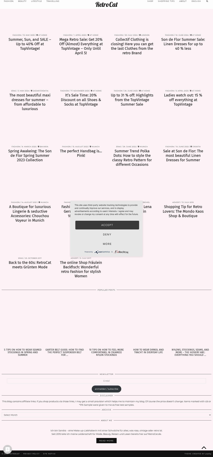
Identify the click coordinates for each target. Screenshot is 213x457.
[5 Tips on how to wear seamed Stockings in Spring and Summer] (23, 321)
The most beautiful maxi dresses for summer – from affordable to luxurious (29, 102)
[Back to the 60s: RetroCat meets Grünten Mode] (30, 241)
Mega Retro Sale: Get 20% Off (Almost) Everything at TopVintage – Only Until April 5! (81, 46)
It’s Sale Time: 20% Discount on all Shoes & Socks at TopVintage (81, 99)
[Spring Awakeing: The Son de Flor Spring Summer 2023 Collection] (30, 130)
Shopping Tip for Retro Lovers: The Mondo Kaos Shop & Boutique (183, 211)
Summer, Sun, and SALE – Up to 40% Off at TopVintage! (30, 44)
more (107, 243)
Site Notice (49, 454)
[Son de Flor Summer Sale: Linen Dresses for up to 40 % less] (183, 18)
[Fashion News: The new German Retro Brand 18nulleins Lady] (81, 185)
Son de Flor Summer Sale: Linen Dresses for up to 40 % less (183, 44)
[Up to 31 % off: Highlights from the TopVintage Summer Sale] (132, 74)
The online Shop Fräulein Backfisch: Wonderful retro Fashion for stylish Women (81, 269)
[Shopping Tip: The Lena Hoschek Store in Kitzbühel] (132, 185)
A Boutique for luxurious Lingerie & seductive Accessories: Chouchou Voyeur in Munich (30, 213)
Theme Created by (198, 454)
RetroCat (106, 4)
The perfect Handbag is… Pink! (81, 153)
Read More (106, 440)
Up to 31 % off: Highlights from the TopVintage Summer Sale (132, 99)
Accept (107, 225)
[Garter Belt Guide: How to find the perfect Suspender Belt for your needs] (64, 321)
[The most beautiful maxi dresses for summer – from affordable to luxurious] (30, 74)
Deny (107, 234)
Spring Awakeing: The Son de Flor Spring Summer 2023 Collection (30, 155)
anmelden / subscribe (106, 389)
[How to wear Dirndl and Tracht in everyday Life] (148, 321)
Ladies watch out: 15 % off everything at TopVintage (183, 99)
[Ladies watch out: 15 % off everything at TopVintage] (183, 74)
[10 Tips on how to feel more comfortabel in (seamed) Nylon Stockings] (106, 321)
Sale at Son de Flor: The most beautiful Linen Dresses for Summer (183, 155)
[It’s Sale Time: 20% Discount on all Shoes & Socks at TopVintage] (81, 74)
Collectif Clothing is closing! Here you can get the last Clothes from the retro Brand (132, 46)
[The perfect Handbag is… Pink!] (81, 130)
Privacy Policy (31, 454)
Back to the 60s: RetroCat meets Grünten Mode (30, 264)
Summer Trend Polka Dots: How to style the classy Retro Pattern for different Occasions (132, 158)
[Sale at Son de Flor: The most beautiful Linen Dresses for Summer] (183, 130)
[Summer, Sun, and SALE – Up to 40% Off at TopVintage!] (30, 18)
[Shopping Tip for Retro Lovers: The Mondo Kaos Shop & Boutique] (183, 185)
